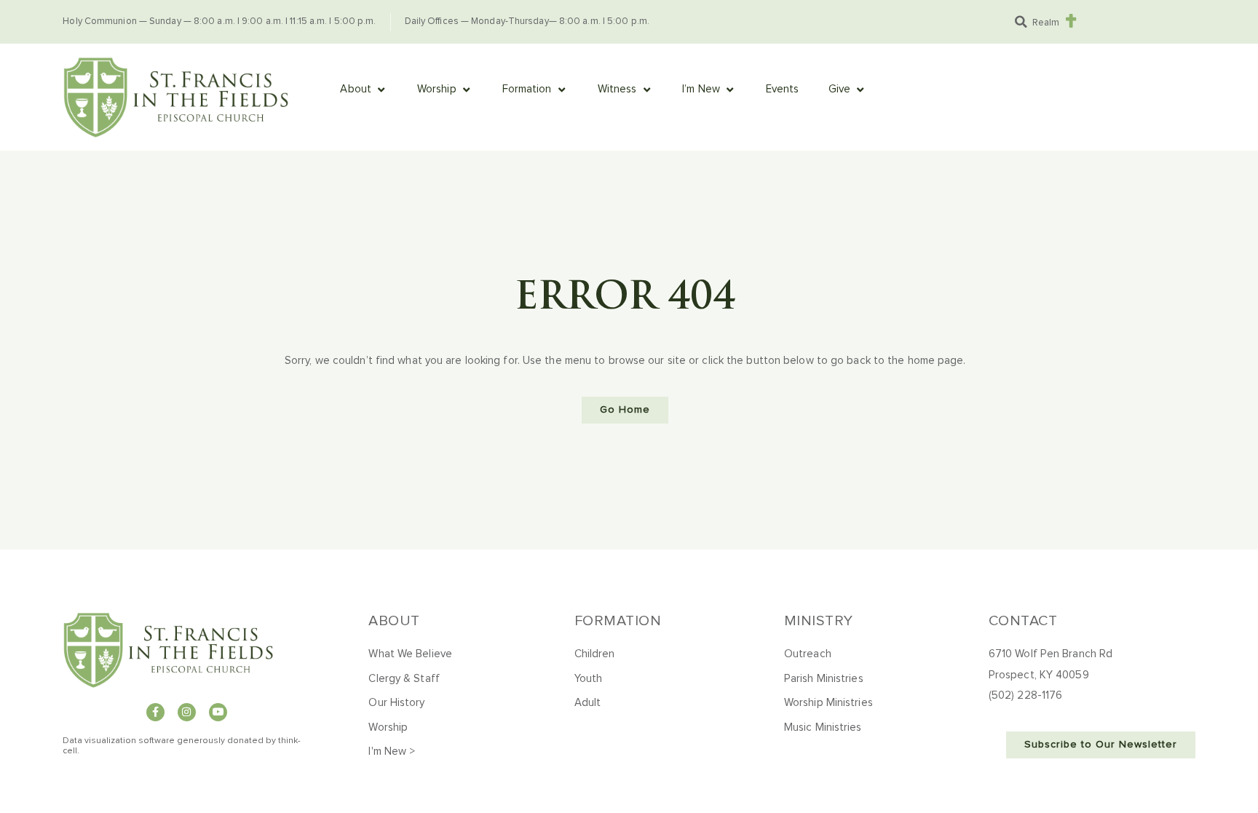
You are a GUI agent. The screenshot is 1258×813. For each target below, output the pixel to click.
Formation (618, 621)
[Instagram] (187, 712)
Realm (1045, 23)
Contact (1023, 621)
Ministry (818, 621)
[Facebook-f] (155, 712)
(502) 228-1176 (1025, 695)
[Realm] (1071, 21)
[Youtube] (218, 712)
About (394, 621)
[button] (1021, 22)
